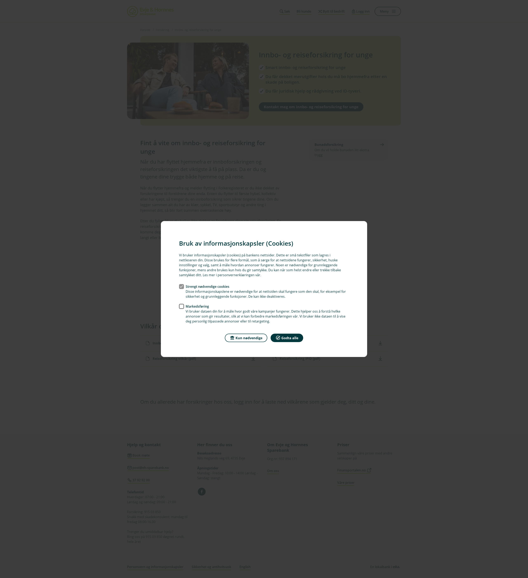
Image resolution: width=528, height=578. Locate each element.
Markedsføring (197, 306)
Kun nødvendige (249, 338)
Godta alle (289, 338)
